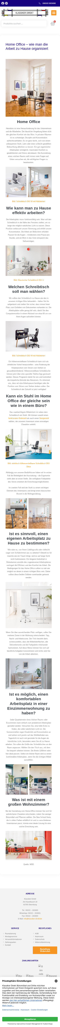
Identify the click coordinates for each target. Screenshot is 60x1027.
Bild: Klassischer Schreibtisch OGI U (29, 280)
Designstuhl (44, 418)
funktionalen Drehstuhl (18, 418)
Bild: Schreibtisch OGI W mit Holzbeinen (28, 201)
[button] (54, 13)
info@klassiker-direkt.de (33, 919)
